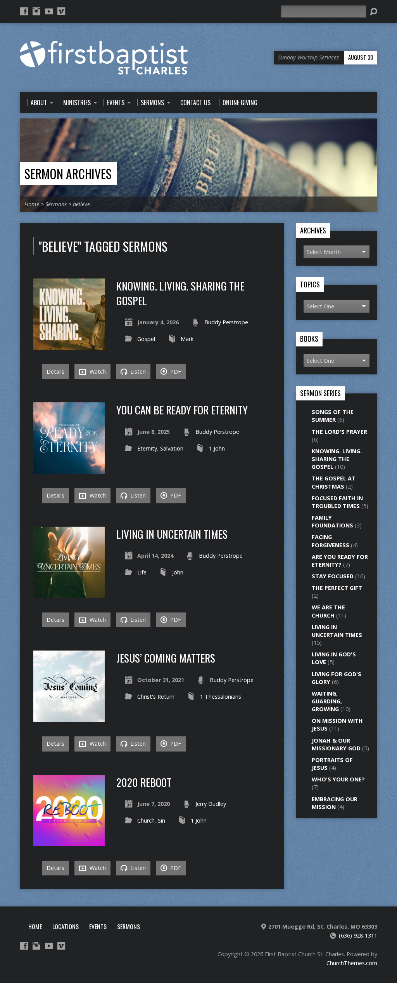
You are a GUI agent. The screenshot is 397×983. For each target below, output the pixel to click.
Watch (97, 371)
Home (31, 204)
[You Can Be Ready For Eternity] (69, 469)
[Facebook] (24, 11)
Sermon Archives (68, 173)
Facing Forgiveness (330, 540)
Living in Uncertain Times (172, 534)
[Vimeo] (61, 11)
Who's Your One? (338, 779)
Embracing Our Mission (334, 803)
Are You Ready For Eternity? (340, 560)
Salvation (171, 448)
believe (81, 204)
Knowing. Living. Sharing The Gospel (180, 293)
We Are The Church (328, 611)
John (177, 572)
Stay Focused (333, 576)
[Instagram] (36, 11)
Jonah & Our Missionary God (336, 744)
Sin (161, 820)
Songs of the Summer (333, 415)
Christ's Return (155, 696)
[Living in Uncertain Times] (69, 593)
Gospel (146, 339)
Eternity (147, 448)
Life (142, 572)
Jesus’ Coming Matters (165, 658)
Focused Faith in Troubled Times (337, 502)
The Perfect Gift (337, 588)
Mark (187, 339)
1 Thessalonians (220, 696)
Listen (137, 371)
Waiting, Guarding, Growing (327, 701)
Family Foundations (332, 521)
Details (55, 371)
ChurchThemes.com (351, 963)
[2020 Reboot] (69, 842)
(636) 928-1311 (358, 935)
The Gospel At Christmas (334, 482)
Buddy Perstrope (226, 322)
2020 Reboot (143, 782)
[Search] (373, 12)
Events (98, 926)
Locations (65, 926)
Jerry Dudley (210, 803)
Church (146, 820)
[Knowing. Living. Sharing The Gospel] (69, 345)
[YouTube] (49, 11)
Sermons (56, 204)
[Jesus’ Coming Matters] (69, 717)
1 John (217, 448)
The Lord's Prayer (339, 431)
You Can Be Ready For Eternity (182, 410)
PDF (175, 371)
